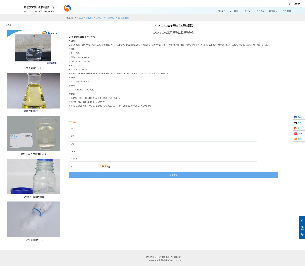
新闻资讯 (273, 11)
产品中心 (247, 11)
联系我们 (287, 11)
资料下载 (260, 11)
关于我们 (234, 11)
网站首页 (221, 11)
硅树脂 (98, 18)
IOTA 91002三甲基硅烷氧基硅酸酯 (116, 18)
